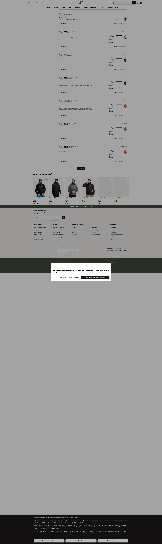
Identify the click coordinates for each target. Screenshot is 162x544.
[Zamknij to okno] (108, 266)
